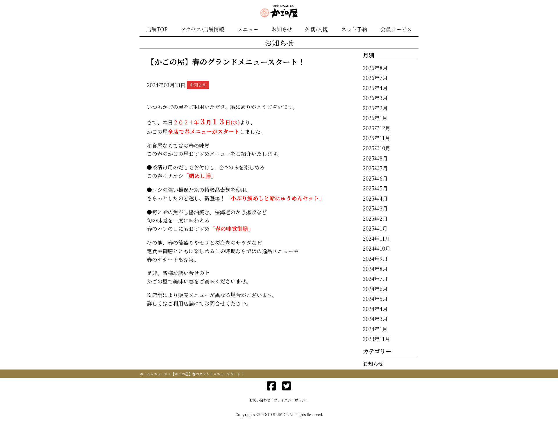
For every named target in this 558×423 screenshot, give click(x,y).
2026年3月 (375, 97)
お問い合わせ (259, 399)
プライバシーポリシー (291, 399)
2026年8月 (375, 68)
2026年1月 (375, 118)
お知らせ (281, 29)
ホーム (145, 373)
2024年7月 (375, 278)
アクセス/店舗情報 (202, 29)
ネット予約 (354, 29)
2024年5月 (375, 298)
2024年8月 (375, 268)
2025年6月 (375, 178)
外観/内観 (316, 29)
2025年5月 (375, 188)
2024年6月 (375, 288)
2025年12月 (376, 128)
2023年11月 (376, 338)
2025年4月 (375, 198)
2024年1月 (375, 329)
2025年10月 (376, 148)
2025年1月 (375, 228)
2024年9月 (375, 258)
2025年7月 (375, 168)
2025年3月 (375, 208)
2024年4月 (375, 309)
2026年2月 (375, 108)
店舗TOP (157, 29)
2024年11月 (376, 238)
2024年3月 (375, 318)
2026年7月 (375, 77)
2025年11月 (376, 138)
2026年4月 (375, 88)
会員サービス (396, 29)
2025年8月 (375, 158)
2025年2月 (375, 218)
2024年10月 (376, 248)
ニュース (160, 373)
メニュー (247, 29)
